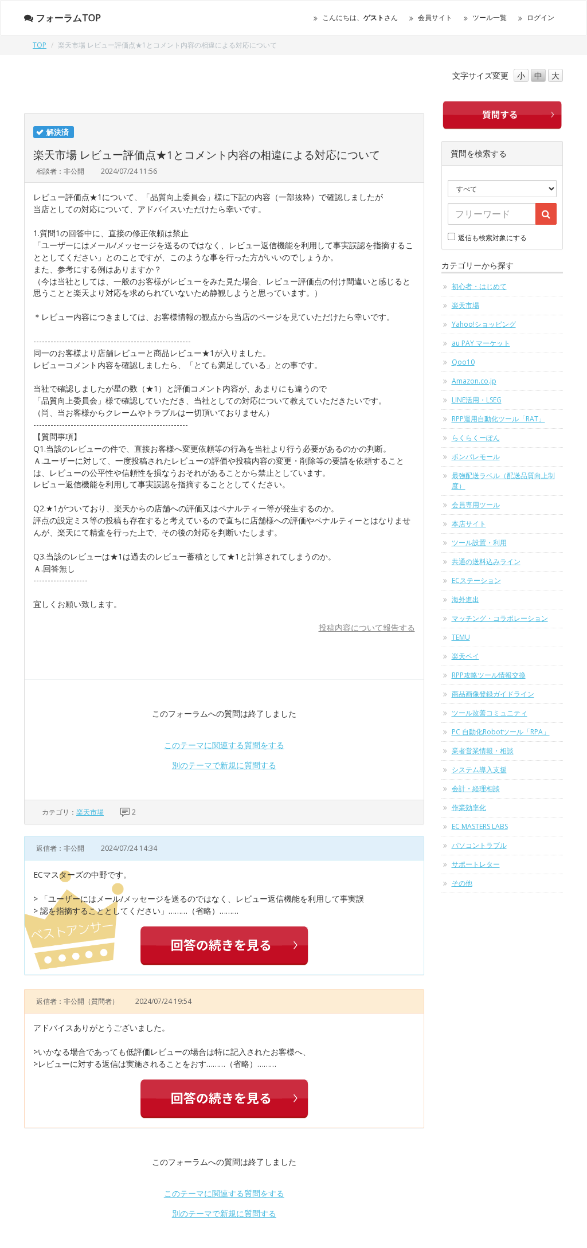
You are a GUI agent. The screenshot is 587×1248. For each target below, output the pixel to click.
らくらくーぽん (476, 438)
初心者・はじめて (479, 286)
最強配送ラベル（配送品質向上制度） (503, 481)
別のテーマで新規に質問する (224, 765)
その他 (462, 883)
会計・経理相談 (476, 788)
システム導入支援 (479, 769)
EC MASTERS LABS (480, 826)
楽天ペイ (465, 656)
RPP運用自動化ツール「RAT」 (498, 419)
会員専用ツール (476, 505)
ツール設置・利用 (479, 542)
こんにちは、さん (360, 17)
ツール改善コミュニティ (489, 713)
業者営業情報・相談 (483, 751)
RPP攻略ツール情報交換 (489, 675)
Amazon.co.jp (474, 381)
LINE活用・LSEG (477, 400)
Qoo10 (463, 362)
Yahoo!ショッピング (484, 324)
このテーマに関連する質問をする (224, 745)
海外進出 (465, 599)
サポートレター (476, 864)
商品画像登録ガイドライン (493, 694)
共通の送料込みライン (486, 561)
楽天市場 (90, 812)
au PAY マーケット (481, 343)
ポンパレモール (476, 456)
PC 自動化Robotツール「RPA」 (501, 732)
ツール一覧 (489, 17)
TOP (39, 45)
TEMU (461, 637)
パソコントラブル (479, 845)
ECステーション (476, 580)
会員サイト (435, 17)
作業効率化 (469, 807)
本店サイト (469, 524)
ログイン (540, 17)
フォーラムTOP (68, 17)
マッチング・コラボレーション (500, 618)
